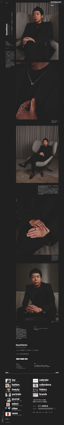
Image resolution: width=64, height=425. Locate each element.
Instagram (39, 406)
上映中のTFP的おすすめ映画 (39, 400)
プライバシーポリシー (50, 412)
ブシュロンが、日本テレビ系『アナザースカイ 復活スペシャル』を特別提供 (42, 366)
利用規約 (46, 412)
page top (7, 418)
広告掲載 (37, 412)
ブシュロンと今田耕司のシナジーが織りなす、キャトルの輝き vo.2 (41, 365)
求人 (43, 412)
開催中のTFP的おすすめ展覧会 (40, 401)
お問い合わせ (40, 412)
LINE (47, 406)
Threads (43, 406)
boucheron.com (37, 329)
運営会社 (34, 412)
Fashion (52, 5)
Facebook (45, 406)
